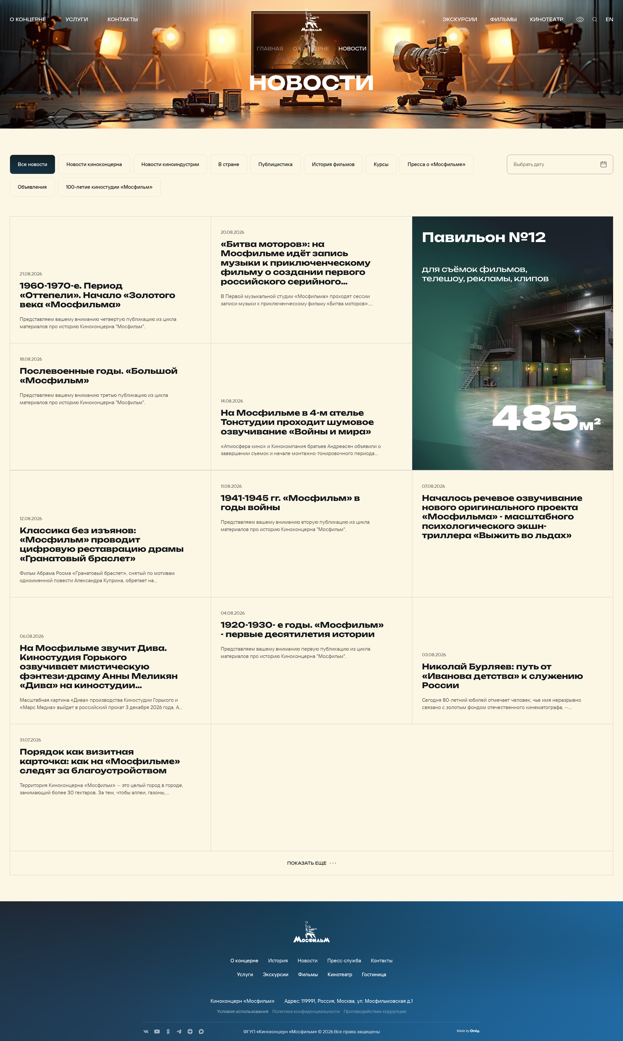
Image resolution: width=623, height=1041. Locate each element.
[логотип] (311, 19)
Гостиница (374, 974)
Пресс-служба (344, 960)
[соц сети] (146, 1031)
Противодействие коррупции (375, 1011)
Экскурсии (460, 19)
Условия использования (242, 1011)
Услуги (76, 19)
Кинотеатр (546, 19)
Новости (308, 960)
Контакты (123, 19)
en (609, 19)
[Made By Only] (468, 1031)
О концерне (28, 19)
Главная (270, 48)
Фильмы (503, 19)
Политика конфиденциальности (306, 1011)
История (278, 960)
